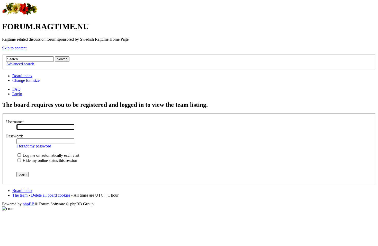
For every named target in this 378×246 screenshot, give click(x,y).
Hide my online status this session (49, 160)
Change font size (26, 80)
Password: (14, 136)
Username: (15, 122)
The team (20, 195)
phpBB (28, 204)
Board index (22, 76)
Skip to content (14, 48)
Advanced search (20, 64)
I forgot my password (33, 146)
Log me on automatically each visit (50, 155)
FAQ (16, 89)
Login (17, 94)
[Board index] (20, 14)
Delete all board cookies (50, 195)
